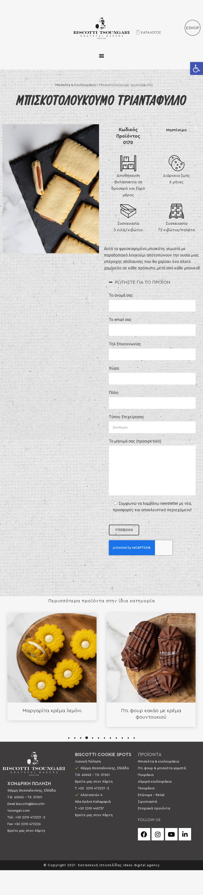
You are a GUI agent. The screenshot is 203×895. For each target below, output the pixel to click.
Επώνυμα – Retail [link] (151, 795)
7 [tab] (104, 737)
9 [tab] (116, 737)
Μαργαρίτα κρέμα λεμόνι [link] (52, 710)
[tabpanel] (52, 666)
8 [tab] (110, 737)
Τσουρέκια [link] (146, 788)
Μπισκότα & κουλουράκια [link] (158, 761)
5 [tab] (92, 737)
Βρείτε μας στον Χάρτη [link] (26, 830)
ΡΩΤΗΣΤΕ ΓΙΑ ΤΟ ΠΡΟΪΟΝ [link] (142, 282)
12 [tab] (134, 737)
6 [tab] (98, 737)
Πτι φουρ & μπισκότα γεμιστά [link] (162, 768)
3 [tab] (80, 737)
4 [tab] (86, 737)
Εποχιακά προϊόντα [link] (154, 808)
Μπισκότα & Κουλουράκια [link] (75, 85)
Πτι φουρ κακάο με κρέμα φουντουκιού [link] (151, 714)
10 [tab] (122, 737)
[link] (196, 68)
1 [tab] (68, 737)
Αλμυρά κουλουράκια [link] (155, 781)
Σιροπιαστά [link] (147, 801)
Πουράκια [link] (145, 775)
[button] (102, 55)
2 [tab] (74, 737)
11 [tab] (128, 737)
